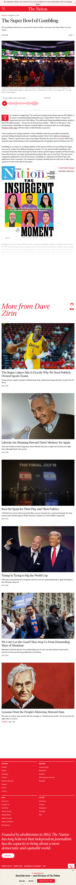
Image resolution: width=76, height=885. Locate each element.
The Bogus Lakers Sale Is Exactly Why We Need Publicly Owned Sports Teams (36, 374)
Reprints (42, 781)
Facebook (42, 801)
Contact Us (6, 804)
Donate (8, 855)
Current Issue (44, 767)
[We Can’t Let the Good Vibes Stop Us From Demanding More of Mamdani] (38, 616)
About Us (5, 801)
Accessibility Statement (32, 866)
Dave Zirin (5, 35)
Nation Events (6, 811)
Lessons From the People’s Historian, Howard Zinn (33, 712)
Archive (42, 774)
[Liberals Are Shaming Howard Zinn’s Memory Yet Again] (38, 416)
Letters (4, 791)
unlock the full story (46, 881)
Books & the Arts (8, 781)
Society (4, 16)
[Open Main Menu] (3, 9)
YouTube (42, 811)
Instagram (42, 808)
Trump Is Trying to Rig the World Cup (25, 575)
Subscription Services (46, 777)
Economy (5, 774)
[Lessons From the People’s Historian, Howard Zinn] (38, 686)
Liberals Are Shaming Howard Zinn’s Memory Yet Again (36, 442)
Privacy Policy (7, 866)
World (4, 770)
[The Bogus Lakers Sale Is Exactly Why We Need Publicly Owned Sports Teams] (38, 346)
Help (44, 866)
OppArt (4, 784)
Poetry (4, 788)
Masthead (42, 770)
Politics (4, 767)
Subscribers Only (39, 873)
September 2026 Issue (66, 171)
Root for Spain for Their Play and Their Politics (30, 509)
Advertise (5, 808)
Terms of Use (18, 866)
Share (70, 35)
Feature (4, 722)
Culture (4, 777)
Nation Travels (7, 818)
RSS (40, 815)
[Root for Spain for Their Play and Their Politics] (38, 483)
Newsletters (6, 825)
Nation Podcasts (7, 822)
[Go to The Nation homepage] (38, 8)
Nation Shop (6, 815)
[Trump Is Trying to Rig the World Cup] (38, 549)
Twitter (41, 804)
